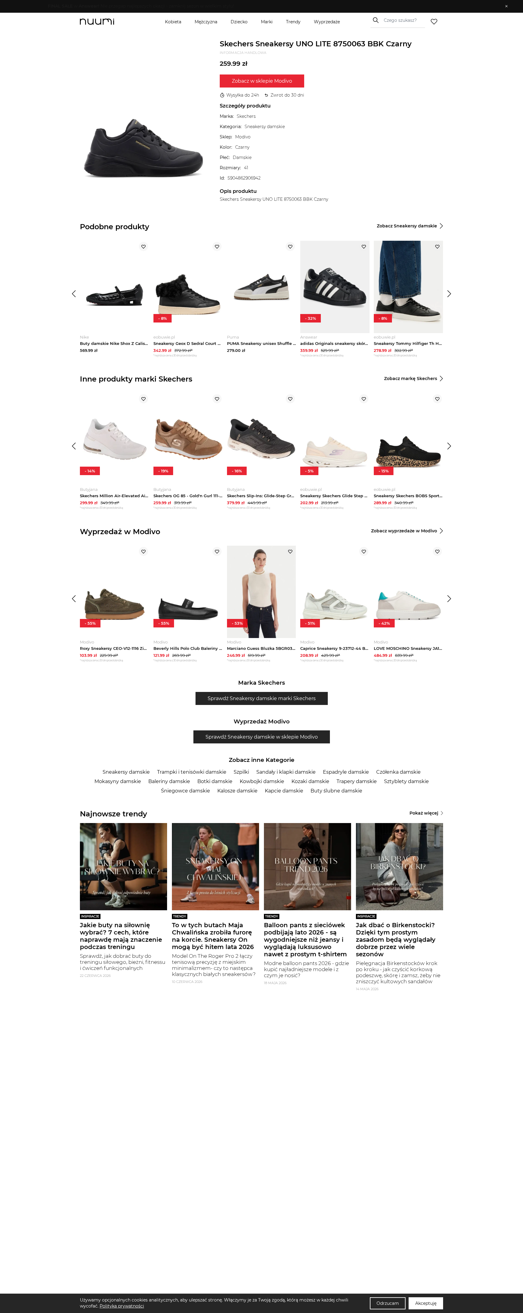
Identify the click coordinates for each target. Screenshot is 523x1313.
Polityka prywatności (122, 1306)
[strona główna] (107, 22)
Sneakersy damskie (126, 772)
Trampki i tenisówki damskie (191, 772)
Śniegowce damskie (185, 791)
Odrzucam (388, 1303)
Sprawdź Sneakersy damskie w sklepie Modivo (262, 737)
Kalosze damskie (237, 791)
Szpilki (241, 772)
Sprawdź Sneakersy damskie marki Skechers (262, 698)
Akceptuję (425, 1303)
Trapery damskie (357, 781)
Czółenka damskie (398, 772)
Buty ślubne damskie (336, 791)
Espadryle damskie (346, 772)
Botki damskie (214, 781)
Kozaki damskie (310, 781)
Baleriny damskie (169, 781)
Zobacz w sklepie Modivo (262, 81)
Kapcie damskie (284, 791)
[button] (257, 6)
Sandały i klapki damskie (286, 772)
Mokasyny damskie (117, 781)
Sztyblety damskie (406, 781)
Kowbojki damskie (262, 781)
